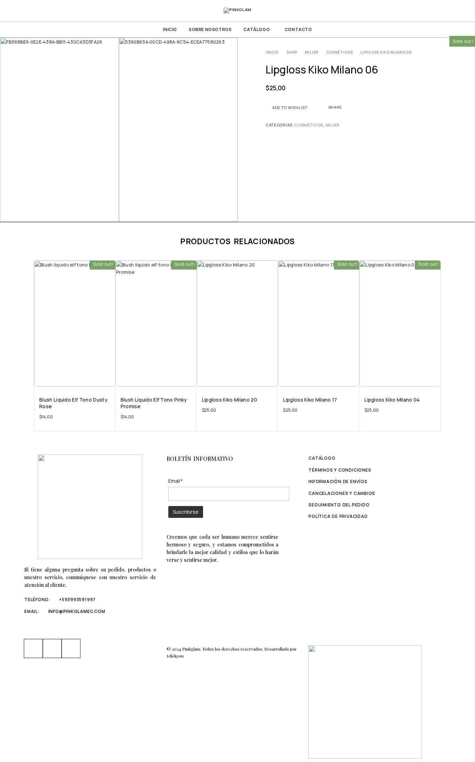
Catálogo (256, 29)
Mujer (311, 52)
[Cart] (462, 10)
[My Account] (426, 11)
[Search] (438, 11)
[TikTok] (71, 648)
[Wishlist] (450, 10)
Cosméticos (339, 52)
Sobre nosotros (210, 29)
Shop (292, 52)
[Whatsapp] (52, 648)
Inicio (170, 29)
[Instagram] (33, 648)
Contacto (298, 29)
